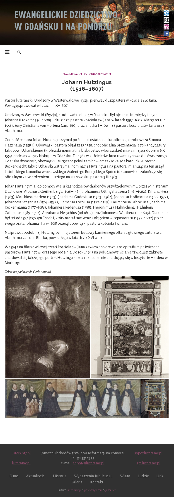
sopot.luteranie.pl (148, 453)
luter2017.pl (21, 453)
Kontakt (96, 482)
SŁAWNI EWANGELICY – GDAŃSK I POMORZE (87, 74)
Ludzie (143, 476)
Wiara (125, 476)
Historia (60, 476)
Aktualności (36, 476)
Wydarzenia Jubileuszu (93, 476)
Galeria (77, 482)
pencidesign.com (93, 490)
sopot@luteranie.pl (88, 463)
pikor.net (110, 490)
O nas (14, 476)
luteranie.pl (21, 463)
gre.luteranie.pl (148, 463)
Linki (160, 476)
